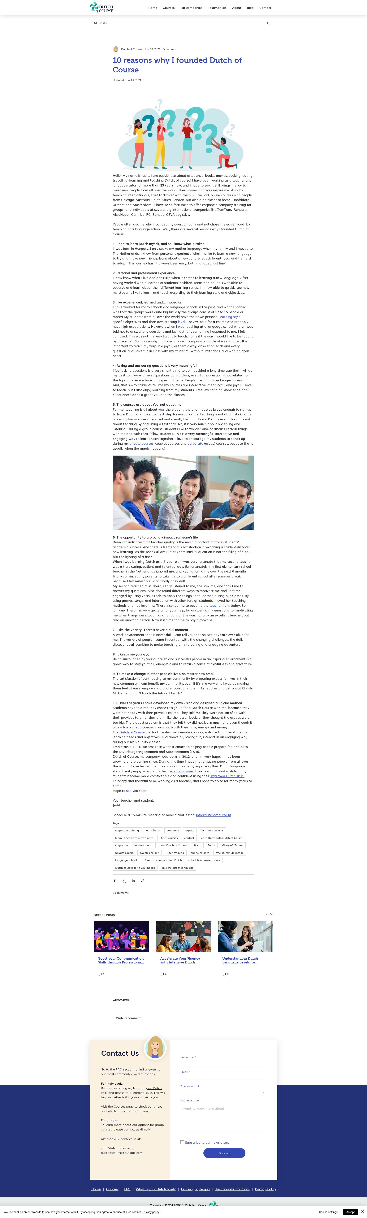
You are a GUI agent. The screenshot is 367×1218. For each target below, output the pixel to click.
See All (269, 914)
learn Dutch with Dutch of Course (222, 838)
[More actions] (252, 49)
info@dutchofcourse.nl (117, 1148)
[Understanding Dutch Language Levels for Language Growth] (245, 936)
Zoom (211, 845)
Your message (189, 1100)
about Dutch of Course (172, 845)
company (173, 830)
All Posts (100, 23)
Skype (197, 845)
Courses (112, 1188)
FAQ (127, 1188)
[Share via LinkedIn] (133, 881)
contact (189, 838)
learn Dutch (152, 830)
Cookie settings (328, 1212)
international (142, 845)
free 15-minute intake (230, 853)
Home (96, 1188)
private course (124, 853)
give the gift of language (177, 867)
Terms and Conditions (232, 1188)
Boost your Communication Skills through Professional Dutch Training (121, 960)
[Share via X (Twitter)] (124, 881)
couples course (149, 853)
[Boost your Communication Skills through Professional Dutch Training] (121, 936)
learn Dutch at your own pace (134, 838)
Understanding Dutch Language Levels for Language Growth (240, 960)
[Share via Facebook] (114, 881)
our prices (155, 1106)
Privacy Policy (265, 1188)
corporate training (127, 830)
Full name (187, 1057)
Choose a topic (190, 1086)
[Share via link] (143, 881)
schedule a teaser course (204, 860)
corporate (121, 845)
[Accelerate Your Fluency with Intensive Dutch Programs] (183, 936)
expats (189, 830)
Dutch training (175, 853)
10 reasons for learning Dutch (162, 860)
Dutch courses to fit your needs (135, 867)
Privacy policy (151, 1212)
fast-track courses (212, 830)
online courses (200, 853)
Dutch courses (169, 838)
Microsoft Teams (232, 845)
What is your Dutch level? (156, 1188)
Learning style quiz (195, 1188)
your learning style (138, 1092)
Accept (350, 1212)
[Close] (362, 1212)
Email (184, 1071)
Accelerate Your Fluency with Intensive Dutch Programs (180, 960)
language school (126, 860)
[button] (268, 22)
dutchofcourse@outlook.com (122, 1152)
